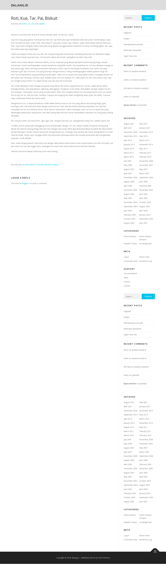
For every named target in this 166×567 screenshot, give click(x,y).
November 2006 (130, 177)
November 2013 (146, 144)
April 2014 (128, 140)
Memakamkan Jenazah (133, 44)
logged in (26, 183)
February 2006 (145, 186)
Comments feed (130, 261)
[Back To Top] (155, 551)
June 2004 (128, 210)
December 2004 (130, 202)
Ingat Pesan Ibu (130, 56)
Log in (126, 257)
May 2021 (143, 124)
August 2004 (144, 206)
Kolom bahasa (28, 165)
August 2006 (129, 181)
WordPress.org (145, 261)
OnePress (85, 557)
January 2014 (129, 144)
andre (42, 24)
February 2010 (145, 157)
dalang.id (19, 5)
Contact (127, 286)
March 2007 (144, 173)
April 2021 (128, 128)
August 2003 (129, 223)
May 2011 (143, 148)
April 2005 (143, 198)
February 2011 (145, 153)
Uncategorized (145, 243)
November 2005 (146, 190)
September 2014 (131, 136)
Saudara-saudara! (139, 71)
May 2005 (128, 198)
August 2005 (129, 194)
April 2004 (143, 210)
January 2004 (144, 215)
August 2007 (129, 169)
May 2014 (143, 136)
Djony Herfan (130, 105)
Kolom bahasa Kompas (48, 165)
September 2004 (131, 206)
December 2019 (146, 132)
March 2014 (144, 140)
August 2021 (129, 124)
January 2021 (144, 128)
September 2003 (146, 219)
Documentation (130, 273)
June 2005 (143, 194)
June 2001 (143, 223)
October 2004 (145, 202)
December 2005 (130, 190)
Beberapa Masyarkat (132, 50)
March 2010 (129, 157)
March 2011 (129, 153)
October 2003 (129, 219)
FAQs (126, 277)
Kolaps (126, 38)
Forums (127, 281)
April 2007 (128, 173)
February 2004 (130, 215)
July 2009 (127, 161)
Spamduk (135, 96)
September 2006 (146, 177)
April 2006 (128, 186)
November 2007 (146, 165)
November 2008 (146, 161)
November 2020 (130, 132)
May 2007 (143, 169)
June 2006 (143, 181)
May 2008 (128, 165)
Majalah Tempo (130, 243)
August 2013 (129, 148)
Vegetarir (127, 32)
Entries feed (144, 257)
